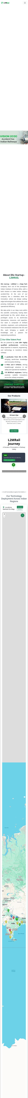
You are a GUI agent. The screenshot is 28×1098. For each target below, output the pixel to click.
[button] (17, 919)
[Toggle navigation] (25, 2)
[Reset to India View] (22, 515)
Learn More (14, 431)
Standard (20, 507)
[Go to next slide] (24, 416)
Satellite (20, 509)
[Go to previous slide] (3, 416)
